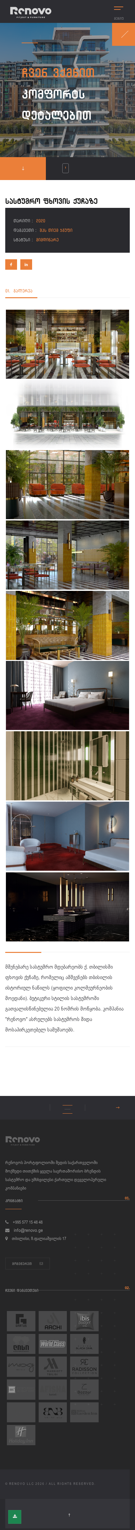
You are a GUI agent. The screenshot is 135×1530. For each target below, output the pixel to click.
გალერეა (18, 290)
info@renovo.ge (28, 1231)
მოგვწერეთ (22, 1264)
